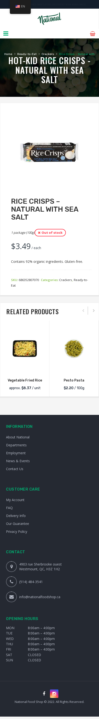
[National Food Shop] (49, 18)
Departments (16, 445)
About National (18, 437)
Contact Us (14, 469)
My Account (15, 500)
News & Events (18, 461)
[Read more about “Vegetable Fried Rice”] (25, 368)
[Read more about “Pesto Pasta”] (74, 368)
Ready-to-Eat (27, 54)
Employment (16, 453)
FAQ (9, 507)
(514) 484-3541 (31, 581)
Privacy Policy (16, 531)
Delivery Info (16, 515)
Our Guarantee (17, 523)
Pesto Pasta (74, 380)
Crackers (48, 54)
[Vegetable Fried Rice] (24, 348)
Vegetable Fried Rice (25, 380)
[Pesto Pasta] (74, 348)
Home (8, 54)
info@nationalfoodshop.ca (39, 597)
